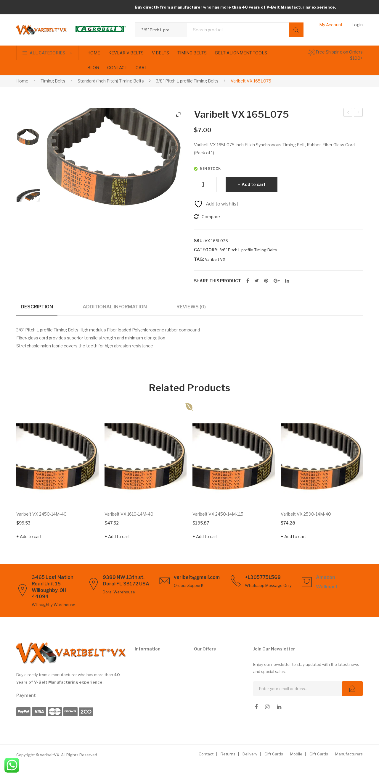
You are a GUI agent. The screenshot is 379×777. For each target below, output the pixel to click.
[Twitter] (256, 280)
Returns (228, 754)
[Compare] (86, 453)
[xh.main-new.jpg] (28, 140)
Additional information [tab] (115, 307)
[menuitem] (93, 53)
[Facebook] (247, 280)
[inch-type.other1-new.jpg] (28, 195)
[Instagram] (267, 707)
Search (296, 29)
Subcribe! (352, 688)
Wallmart (327, 587)
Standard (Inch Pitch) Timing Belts (111, 80)
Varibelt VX (215, 259)
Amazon (325, 577)
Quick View (86, 493)
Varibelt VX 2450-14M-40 (41, 514)
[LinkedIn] (287, 280)
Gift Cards (273, 754)
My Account (331, 24)
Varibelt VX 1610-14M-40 (129, 514)
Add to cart (254, 184)
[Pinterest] (266, 280)
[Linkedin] (279, 707)
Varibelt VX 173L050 (358, 113)
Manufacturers (349, 754)
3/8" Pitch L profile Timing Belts (187, 80)
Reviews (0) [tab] (191, 307)
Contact (206, 754)
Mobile (296, 754)
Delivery (250, 754)
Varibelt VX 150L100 (348, 113)
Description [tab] (37, 307)
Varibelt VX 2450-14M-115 (217, 514)
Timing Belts (53, 80)
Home (22, 80)
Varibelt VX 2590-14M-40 (306, 514)
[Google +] (277, 280)
